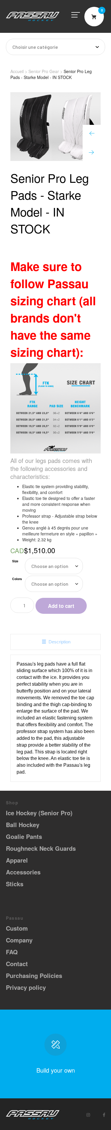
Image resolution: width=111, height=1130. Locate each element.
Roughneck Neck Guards (41, 848)
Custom (17, 928)
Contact (17, 963)
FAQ (12, 951)
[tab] (55, 642)
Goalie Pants (24, 836)
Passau (32, 16)
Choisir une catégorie (35, 47)
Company (19, 940)
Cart (94, 16)
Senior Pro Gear (43, 71)
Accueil (17, 71)
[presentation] (55, 642)
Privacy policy (26, 987)
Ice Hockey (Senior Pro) (39, 812)
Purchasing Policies (34, 975)
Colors (17, 579)
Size (15, 561)
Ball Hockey (22, 824)
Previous (92, 134)
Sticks (14, 883)
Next (92, 152)
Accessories (23, 872)
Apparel (17, 860)
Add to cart (61, 605)
